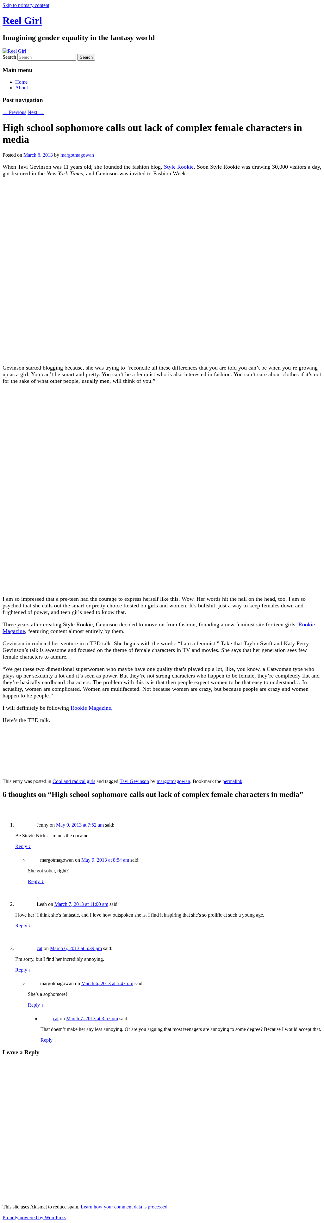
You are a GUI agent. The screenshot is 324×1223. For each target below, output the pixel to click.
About (21, 87)
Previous (14, 112)
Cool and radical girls (74, 781)
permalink (232, 781)
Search (9, 57)
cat (39, 948)
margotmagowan (77, 155)
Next (36, 112)
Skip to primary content (26, 5)
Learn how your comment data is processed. (125, 1206)
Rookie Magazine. (91, 708)
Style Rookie (179, 167)
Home (21, 82)
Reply (23, 846)
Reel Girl (22, 20)
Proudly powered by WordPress (34, 1217)
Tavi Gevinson (134, 781)
